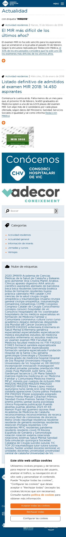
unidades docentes (17, 451)
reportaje (27, 420)
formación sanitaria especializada (25, 350)
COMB (40, 304)
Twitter (19, 448)
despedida (50, 322)
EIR (49, 324)
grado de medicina (26, 358)
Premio (9, 396)
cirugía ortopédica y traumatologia (26, 297)
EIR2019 (10, 327)
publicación (35, 404)
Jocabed (10, 368)
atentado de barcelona (45, 286)
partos (45, 391)
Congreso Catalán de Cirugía (23, 306)
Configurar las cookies (35, 518)
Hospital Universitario (27, 360)
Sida (7, 440)
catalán (39, 294)
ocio (36, 389)
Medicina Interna (44, 378)
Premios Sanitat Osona (39, 399)
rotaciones (43, 435)
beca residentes (22, 288)
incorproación (13, 366)
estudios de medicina (43, 335)
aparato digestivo (26, 283)
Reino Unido (13, 420)
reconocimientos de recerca (43, 414)
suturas (45, 443)
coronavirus (28, 319)
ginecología (12, 355)
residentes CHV (38, 425)
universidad (37, 451)
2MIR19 (17, 276)
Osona (36, 391)
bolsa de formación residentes (24, 291)
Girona (9, 358)
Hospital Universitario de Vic (28, 362)
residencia (39, 420)
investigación (45, 366)
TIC (53, 443)
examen (14, 340)
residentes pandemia (39, 427)
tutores (9, 448)
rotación (10, 435)
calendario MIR (25, 294)
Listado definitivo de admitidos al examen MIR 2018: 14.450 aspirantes (33, 87)
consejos (10, 309)
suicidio (35, 443)
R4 (49, 407)
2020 (8, 276)
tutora (44, 445)
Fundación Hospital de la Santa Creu (33, 351)
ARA (41, 283)
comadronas (28, 304)
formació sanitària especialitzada (35, 345)
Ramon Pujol (13, 409)
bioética (52, 288)
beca (8, 288)
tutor (37, 445)
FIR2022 (55, 342)
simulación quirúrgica (24, 440)
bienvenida (39, 288)
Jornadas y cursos (18, 248)
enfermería (34, 327)
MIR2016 (10, 384)
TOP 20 (10, 445)
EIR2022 (21, 327)
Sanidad (52, 438)
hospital (44, 358)
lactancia (24, 373)
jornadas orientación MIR (43, 368)
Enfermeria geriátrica (35, 330)
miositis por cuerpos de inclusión (33, 381)
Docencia (41, 324)
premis (9, 402)
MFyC (8, 381)
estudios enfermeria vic (19, 337)
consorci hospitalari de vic (33, 309)
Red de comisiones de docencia (36, 417)
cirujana (45, 299)
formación (11, 348)
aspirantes (23, 286)
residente (52, 420)
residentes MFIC (15, 427)
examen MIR (27, 340)
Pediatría (55, 391)
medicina (22, 376)
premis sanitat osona (27, 402)
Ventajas (12, 252)
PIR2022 (15, 394)
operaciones (23, 391)
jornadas (22, 368)
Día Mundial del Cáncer (19, 324)
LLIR (34, 373)
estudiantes (22, 335)
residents (10, 430)
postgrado (37, 394)
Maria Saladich (47, 373)
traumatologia (24, 445)
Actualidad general (18, 239)
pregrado (51, 394)
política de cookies (42, 495)
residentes (38, 422)
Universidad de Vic (41, 453)
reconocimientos (15, 414)
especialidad (13, 332)
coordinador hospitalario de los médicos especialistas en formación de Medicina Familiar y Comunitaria (32, 316)
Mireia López (37, 386)
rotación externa (26, 435)
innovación (30, 366)
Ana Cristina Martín (36, 281)
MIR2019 (33, 384)
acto (7, 281)
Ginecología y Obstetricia (36, 355)
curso (49, 319)
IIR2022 (55, 363)
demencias (36, 322)
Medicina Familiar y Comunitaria (32, 377)
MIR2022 (22, 386)
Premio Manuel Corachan (30, 396)
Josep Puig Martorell (18, 371)
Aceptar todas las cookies (35, 506)
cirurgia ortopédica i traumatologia (37, 301)
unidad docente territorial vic (42, 448)
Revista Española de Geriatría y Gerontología (28, 431)
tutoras (53, 445)
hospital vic (37, 363)
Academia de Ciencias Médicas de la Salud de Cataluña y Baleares (32, 277)
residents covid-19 (28, 430)
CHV (48, 294)
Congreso (51, 304)
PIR (7, 394)
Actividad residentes (16, 25)
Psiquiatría (20, 404)
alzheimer (17, 281)
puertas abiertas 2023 (29, 407)
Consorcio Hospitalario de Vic (23, 312)
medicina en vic (38, 376)
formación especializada (33, 348)
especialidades (30, 332)
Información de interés (20, 244)
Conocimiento (50, 306)
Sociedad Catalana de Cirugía (28, 441)
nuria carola (26, 389)
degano (24, 322)
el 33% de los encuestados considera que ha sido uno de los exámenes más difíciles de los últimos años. (32, 51)
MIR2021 (10, 386)
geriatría (42, 353)
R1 (45, 407)
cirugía (34, 296)
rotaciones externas (17, 438)
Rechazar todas (35, 512)
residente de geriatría (18, 422)
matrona (10, 376)
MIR (57, 381)
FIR (47, 342)
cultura (40, 319)
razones (44, 409)
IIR (47, 363)
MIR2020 (46, 384)
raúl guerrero (30, 409)
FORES (9, 345)
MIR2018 (22, 384)
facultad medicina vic (30, 342)
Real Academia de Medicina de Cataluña (30, 410)
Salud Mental (38, 438)
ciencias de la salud (17, 296)
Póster (26, 394)
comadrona (12, 304)
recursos (10, 417)
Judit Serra (38, 371)
